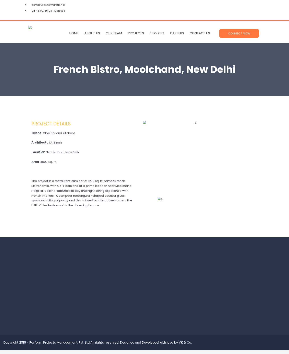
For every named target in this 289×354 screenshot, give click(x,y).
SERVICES (157, 33)
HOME (73, 33)
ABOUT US (92, 33)
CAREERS (177, 33)
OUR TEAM (114, 33)
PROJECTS (136, 33)
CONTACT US (200, 33)
